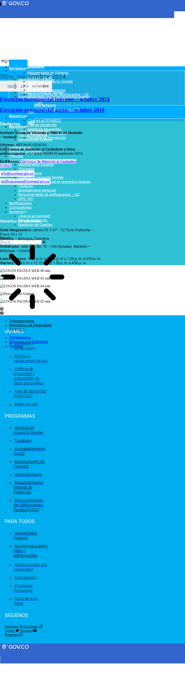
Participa (16, 156)
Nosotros (17, 127)
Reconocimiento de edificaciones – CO (48, 194)
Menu (7, 61)
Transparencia (21, 321)
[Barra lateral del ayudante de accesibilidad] (179, 16)
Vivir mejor (26, 84)
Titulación (25, 186)
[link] (16, 649)
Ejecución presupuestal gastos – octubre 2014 (52, 110)
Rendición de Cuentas (35, 224)
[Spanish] (7, 20)
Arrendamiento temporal (37, 105)
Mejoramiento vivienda (36, 164)
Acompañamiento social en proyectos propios (54, 182)
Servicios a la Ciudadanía (30, 325)
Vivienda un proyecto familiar (41, 177)
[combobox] (21, 242)
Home (12, 86)
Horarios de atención (20, 221)
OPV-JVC (25, 199)
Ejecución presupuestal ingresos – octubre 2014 (54, 99)
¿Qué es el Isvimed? (34, 216)
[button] (92, 309)
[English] (2, 20)
